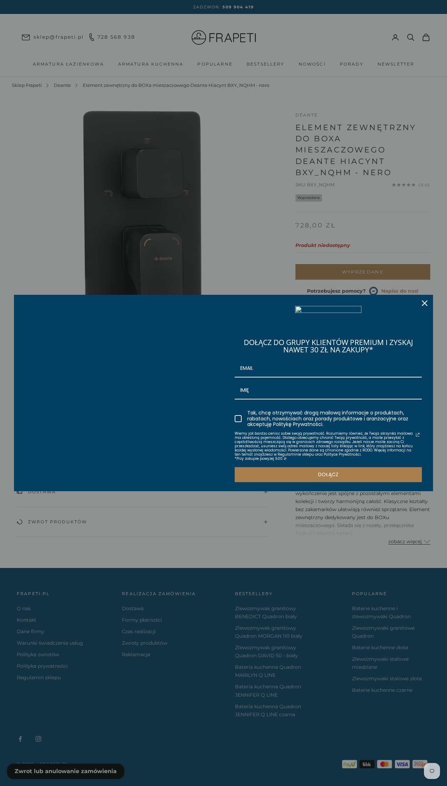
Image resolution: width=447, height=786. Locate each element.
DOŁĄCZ (328, 474)
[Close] (424, 303)
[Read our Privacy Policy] (417, 435)
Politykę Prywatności (297, 424)
